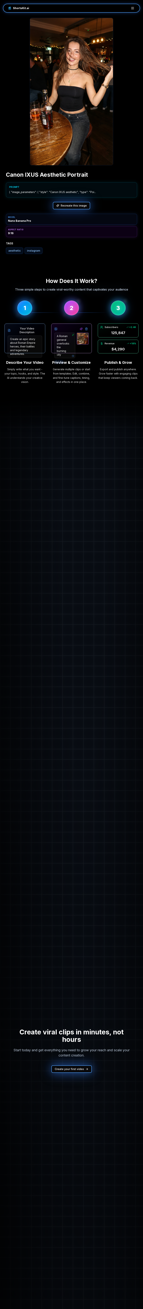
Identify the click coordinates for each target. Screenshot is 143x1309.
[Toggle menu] (132, 8)
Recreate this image (74, 205)
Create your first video (69, 1069)
